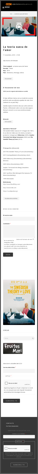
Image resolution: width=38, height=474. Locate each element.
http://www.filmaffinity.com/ (11, 184)
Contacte (10, 423)
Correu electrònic (9, 367)
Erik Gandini (8, 121)
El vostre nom (7, 215)
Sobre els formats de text (24, 239)
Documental (8, 78)
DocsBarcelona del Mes (11, 198)
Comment (6, 224)
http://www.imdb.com (9, 187)
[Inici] (19, 4)
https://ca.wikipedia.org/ (10, 191)
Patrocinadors (12, 426)
